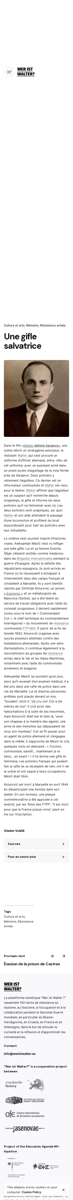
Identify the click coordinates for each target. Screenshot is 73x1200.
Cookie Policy (31, 1192)
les (31, 558)
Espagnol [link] (13, 593)
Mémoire (10, 921)
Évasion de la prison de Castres (32, 963)
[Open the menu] (9, 72)
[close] (63, 1190)
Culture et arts (14, 916)
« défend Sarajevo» (41, 445)
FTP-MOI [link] (42, 428)
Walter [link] (28, 445)
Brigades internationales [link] (34, 558)
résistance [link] (61, 623)
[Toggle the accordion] (63, 844)
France (9, 573)
